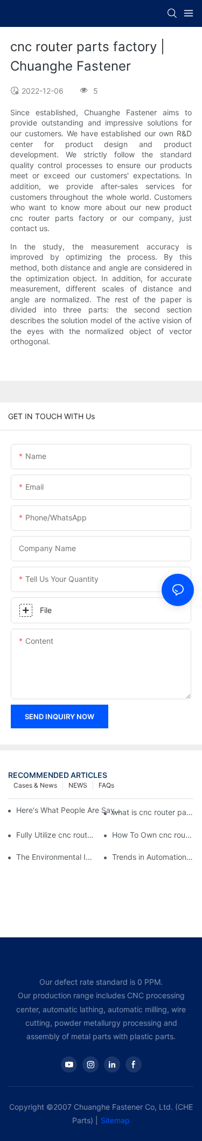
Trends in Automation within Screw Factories (153, 856)
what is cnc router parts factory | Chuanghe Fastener (153, 812)
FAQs (106, 785)
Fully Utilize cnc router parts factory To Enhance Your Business (57, 834)
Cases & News (35, 785)
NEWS (77, 785)
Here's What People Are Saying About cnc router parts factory (69, 810)
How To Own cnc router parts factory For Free (153, 834)
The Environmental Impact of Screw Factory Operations (57, 856)
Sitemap (115, 1120)
